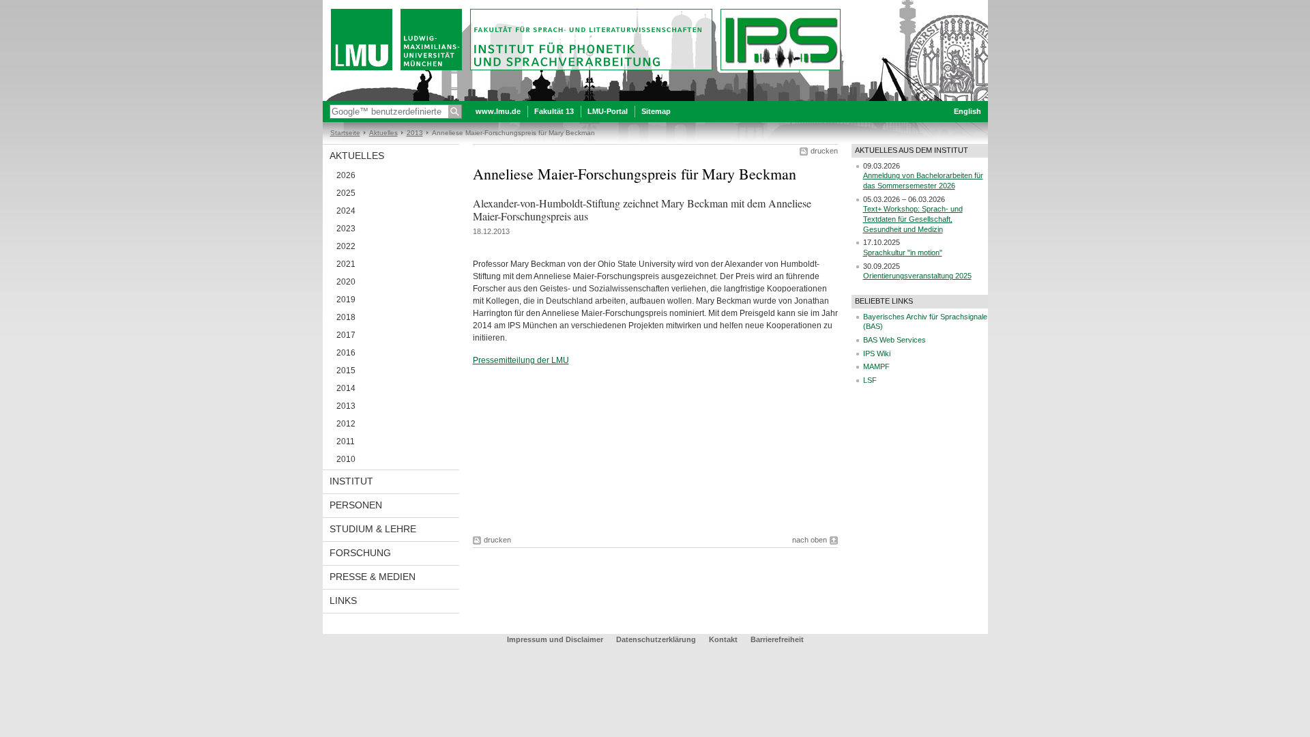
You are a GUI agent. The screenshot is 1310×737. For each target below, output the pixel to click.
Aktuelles (383, 132)
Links (343, 600)
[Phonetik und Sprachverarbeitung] (655, 98)
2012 (345, 424)
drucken (824, 151)
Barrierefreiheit (777, 639)
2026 (345, 175)
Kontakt (723, 639)
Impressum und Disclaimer (555, 639)
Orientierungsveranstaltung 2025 (917, 276)
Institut (351, 481)
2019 (345, 299)
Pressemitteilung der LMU (521, 360)
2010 (345, 459)
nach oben (809, 540)
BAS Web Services (894, 340)
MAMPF (876, 366)
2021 (345, 264)
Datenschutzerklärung (656, 639)
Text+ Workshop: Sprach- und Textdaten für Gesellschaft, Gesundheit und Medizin (913, 219)
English (967, 111)
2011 (345, 441)
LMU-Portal (607, 111)
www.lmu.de (498, 111)
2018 (345, 317)
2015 (345, 370)
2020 (345, 282)
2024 (345, 211)
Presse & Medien (373, 576)
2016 (345, 353)
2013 (415, 132)
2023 (345, 228)
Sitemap (656, 111)
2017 (345, 335)
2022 (345, 246)
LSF (870, 380)
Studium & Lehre (373, 528)
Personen (356, 505)
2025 (345, 193)
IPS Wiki (876, 353)
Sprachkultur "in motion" (902, 252)
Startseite (345, 132)
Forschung (360, 552)
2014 (345, 388)
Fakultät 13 (554, 111)
